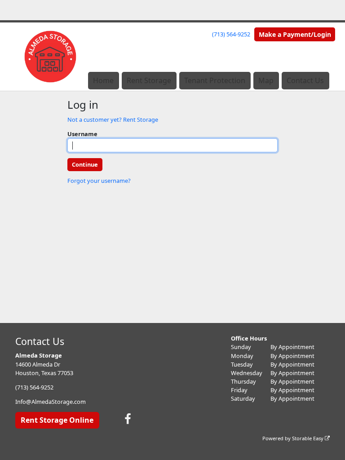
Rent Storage (149, 80)
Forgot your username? (99, 181)
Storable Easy (308, 438)
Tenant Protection (214, 80)
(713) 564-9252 (231, 34)
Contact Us (305, 80)
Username (82, 134)
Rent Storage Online (57, 420)
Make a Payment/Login (295, 34)
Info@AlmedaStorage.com (50, 402)
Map (266, 80)
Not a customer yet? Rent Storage (112, 119)
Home (103, 80)
